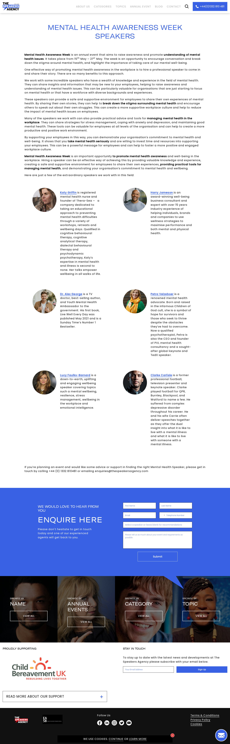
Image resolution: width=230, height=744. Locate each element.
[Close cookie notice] (172, 735)
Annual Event (140, 6)
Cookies (196, 724)
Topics (121, 6)
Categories (103, 6)
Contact (174, 6)
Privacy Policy (200, 720)
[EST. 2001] (11, 11)
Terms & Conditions (204, 715)
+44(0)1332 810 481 (212, 6)
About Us (83, 6)
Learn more (138, 739)
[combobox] (162, 515)
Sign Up (202, 669)
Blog (159, 6)
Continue (116, 739)
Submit (157, 556)
